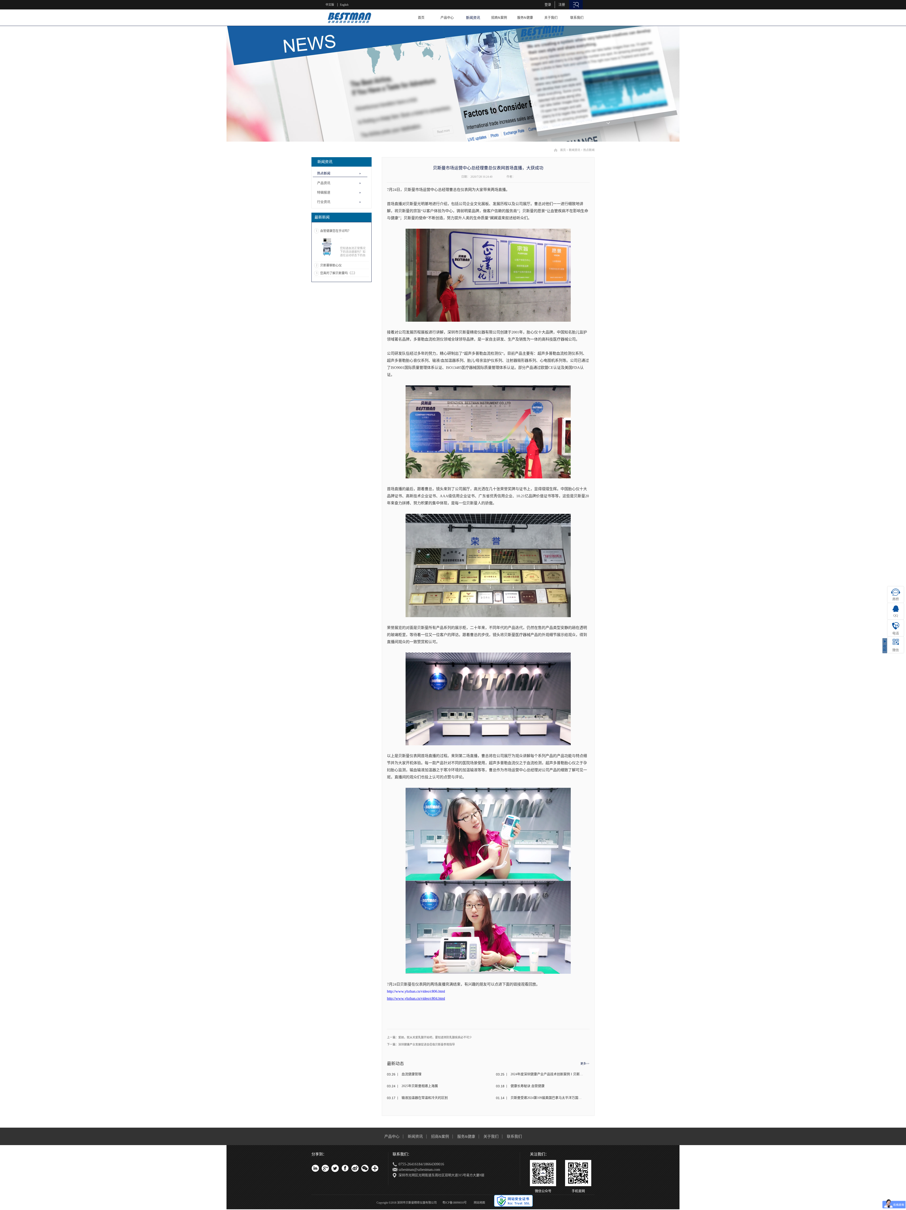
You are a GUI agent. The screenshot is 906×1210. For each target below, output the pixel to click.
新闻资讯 (574, 150)
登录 (548, 4)
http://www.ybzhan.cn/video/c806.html (416, 991)
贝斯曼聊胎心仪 (331, 265)
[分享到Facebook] (345, 1168)
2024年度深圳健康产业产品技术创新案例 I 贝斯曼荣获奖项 (547, 1074)
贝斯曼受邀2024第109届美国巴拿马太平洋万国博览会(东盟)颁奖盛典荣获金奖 (547, 1098)
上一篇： (429, 1037)
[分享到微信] (365, 1168)
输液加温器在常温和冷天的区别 (425, 1098)
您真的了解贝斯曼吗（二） (338, 273)
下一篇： (421, 1044)
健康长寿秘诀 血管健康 (528, 1086)
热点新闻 (589, 150)
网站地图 (478, 1202)
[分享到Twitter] (335, 1168)
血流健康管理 (411, 1074)
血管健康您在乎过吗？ (335, 230)
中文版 (330, 4)
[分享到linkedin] (315, 1168)
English (344, 4)
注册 (561, 4)
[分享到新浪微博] (355, 1168)
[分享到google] (325, 1168)
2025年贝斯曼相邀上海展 (420, 1086)
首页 (421, 17)
